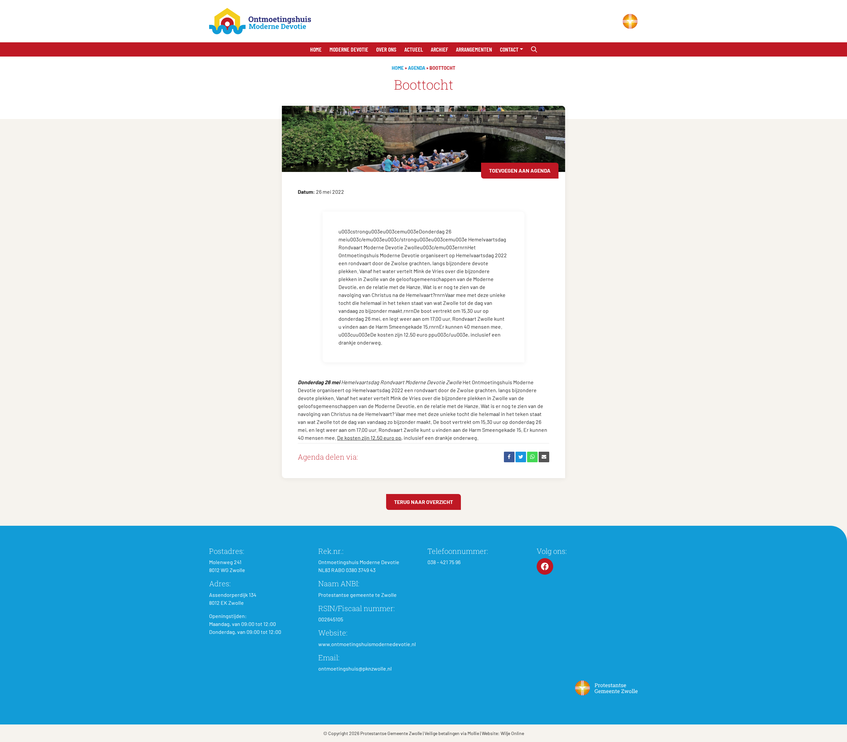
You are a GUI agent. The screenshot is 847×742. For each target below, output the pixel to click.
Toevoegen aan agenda (520, 170)
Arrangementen (474, 49)
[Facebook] (509, 457)
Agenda (416, 68)
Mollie (473, 733)
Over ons (386, 49)
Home (316, 49)
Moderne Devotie (349, 49)
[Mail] (544, 457)
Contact (509, 49)
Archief (439, 49)
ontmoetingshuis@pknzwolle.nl (355, 668)
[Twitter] (520, 457)
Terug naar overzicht (423, 502)
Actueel (413, 49)
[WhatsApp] (532, 457)
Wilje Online (512, 733)
